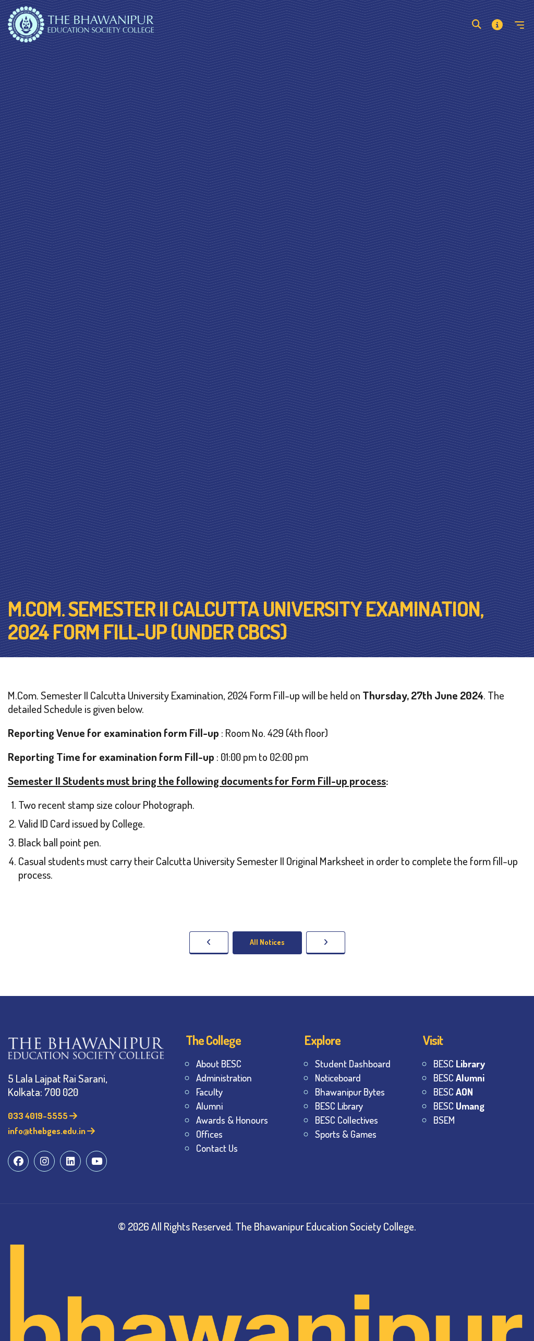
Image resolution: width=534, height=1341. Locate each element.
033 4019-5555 (38, 1115)
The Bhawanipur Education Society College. (325, 1226)
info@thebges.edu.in (47, 1130)
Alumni (209, 1106)
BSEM (444, 1120)
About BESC (218, 1063)
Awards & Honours (232, 1120)
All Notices (267, 942)
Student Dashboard (353, 1063)
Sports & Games (346, 1134)
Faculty (209, 1092)
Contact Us (217, 1148)
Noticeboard (338, 1078)
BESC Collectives (346, 1120)
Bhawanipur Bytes (350, 1092)
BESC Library (339, 1106)
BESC (459, 1063)
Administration (224, 1078)
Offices (209, 1134)
